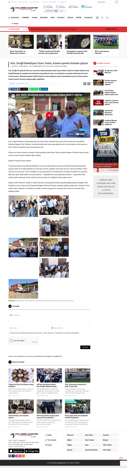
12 (114, 170)
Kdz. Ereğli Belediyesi (39, 300)
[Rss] (23, 456)
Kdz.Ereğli (48, 300)
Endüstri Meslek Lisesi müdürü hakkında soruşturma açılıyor (111, 124)
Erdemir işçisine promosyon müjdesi (111, 82)
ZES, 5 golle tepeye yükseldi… (102, 52)
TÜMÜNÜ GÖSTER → (112, 29)
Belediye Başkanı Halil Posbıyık (24, 300)
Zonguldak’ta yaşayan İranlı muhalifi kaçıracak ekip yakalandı (76, 53)
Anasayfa (15, 66)
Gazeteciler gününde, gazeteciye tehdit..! (109, 113)
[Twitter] (13, 456)
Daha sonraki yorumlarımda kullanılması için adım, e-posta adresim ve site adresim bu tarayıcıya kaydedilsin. (45, 333)
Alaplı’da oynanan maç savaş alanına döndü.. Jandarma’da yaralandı (112, 104)
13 (116, 170)
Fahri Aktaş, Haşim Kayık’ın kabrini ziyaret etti (111, 92)
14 (117, 170)
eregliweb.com (61, 463)
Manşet (25, 66)
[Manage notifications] (121, 458)
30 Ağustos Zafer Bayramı (111, 71)
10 (110, 170)
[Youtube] (20, 456)
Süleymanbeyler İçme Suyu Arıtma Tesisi (63, 300)
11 (112, 170)
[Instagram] (16, 456)
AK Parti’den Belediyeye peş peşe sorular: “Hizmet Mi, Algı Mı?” (53, 29)
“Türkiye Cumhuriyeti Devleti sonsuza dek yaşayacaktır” (49, 52)
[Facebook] (9, 456)
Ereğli (21, 66)
